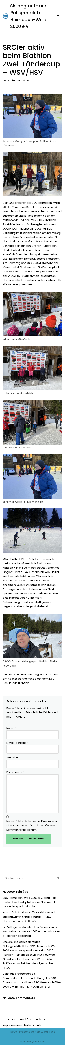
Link (42, 1041)
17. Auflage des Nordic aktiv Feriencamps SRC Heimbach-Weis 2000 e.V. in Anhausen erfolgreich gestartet (31, 931)
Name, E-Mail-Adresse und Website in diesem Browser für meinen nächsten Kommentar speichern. (31, 825)
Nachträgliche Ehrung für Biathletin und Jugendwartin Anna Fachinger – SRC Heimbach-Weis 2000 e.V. (29, 917)
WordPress (48, 1032)
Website (12, 757)
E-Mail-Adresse (17, 743)
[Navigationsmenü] (58, 16)
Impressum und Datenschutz (22, 1025)
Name (11, 728)
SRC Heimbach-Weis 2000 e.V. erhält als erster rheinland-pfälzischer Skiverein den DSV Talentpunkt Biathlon (30, 902)
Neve (13, 1032)
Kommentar (15, 772)
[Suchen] (58, 878)
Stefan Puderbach (19, 80)
